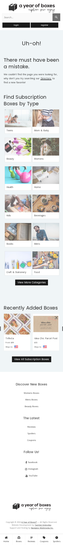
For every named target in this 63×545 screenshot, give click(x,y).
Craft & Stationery (16, 272)
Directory (46, 78)
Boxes (19, 539)
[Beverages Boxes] (45, 203)
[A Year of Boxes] (31, 507)
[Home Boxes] (45, 175)
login (16, 25)
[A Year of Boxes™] (31, 8)
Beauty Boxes (31, 406)
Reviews (31, 539)
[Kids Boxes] (18, 203)
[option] (17, 332)
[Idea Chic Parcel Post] (46, 324)
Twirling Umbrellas (43, 525)
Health (9, 187)
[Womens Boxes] (45, 147)
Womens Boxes (31, 393)
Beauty (10, 158)
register (44, 25)
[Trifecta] (17, 324)
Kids (8, 215)
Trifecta (9, 338)
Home (6, 541)
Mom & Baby (41, 130)
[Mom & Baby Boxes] (45, 118)
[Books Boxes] (18, 232)
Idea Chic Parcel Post (46, 338)
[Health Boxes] (18, 175)
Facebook (32, 462)
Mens (37, 243)
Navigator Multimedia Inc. (42, 528)
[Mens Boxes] (45, 232)
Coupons (44, 539)
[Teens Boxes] (18, 118)
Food (37, 272)
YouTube (32, 475)
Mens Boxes (31, 399)
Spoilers (56, 539)
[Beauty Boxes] (18, 147)
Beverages (40, 215)
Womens (39, 158)
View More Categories (31, 282)
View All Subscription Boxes (31, 359)
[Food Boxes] (45, 260)
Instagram (33, 468)
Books (9, 243)
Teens (9, 130)
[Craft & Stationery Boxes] (18, 260)
